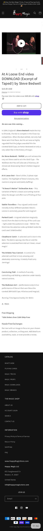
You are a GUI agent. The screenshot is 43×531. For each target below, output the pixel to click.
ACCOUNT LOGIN (11, 410)
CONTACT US (9, 421)
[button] (3, 13)
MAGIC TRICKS (10, 374)
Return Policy (10, 442)
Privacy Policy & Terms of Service (17, 436)
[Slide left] (16, 69)
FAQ (6, 452)
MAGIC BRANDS (10, 390)
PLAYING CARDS (11, 368)
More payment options (21, 118)
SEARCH (8, 416)
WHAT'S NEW (9, 363)
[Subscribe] (35, 499)
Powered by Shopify (28, 526)
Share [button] (7, 304)
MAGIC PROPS (10, 379)
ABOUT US (9, 405)
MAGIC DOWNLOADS (12, 385)
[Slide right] (26, 69)
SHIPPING (8, 447)
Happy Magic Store (18, 526)
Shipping (4, 92)
